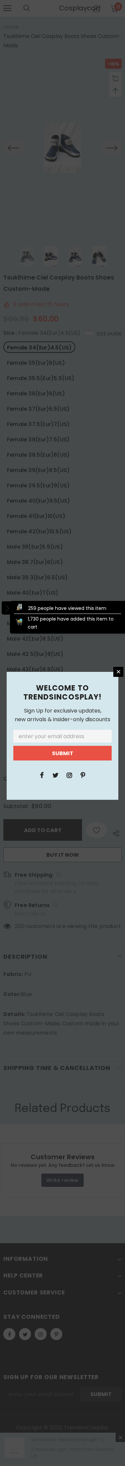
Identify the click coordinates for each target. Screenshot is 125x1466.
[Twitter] (56, 775)
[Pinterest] (83, 775)
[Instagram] (69, 775)
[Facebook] (42, 775)
